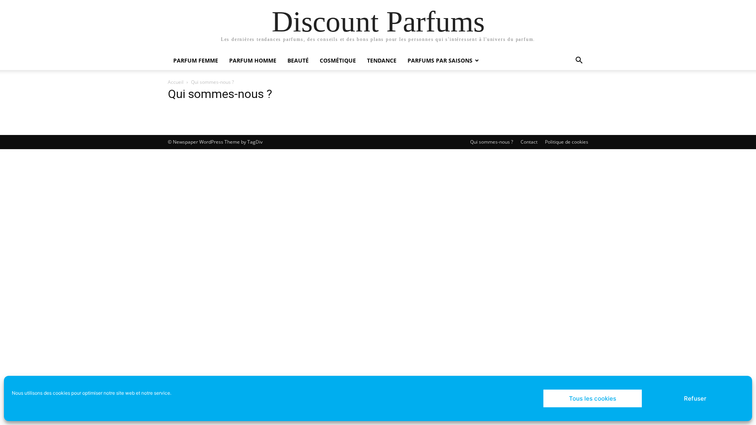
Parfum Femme (195, 60)
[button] (578, 61)
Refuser (695, 398)
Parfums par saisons (440, 60)
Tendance (382, 60)
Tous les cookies (592, 398)
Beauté (298, 60)
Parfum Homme (252, 60)
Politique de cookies (566, 142)
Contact (529, 142)
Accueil (175, 82)
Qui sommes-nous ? (491, 142)
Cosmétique (338, 60)
